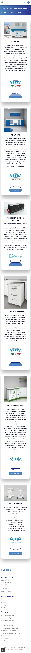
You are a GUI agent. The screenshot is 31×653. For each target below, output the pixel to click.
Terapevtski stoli (6, 635)
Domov (2, 8)
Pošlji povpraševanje (15, 97)
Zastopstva (5, 605)
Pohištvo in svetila (8, 8)
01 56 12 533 (6, 588)
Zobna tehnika (6, 638)
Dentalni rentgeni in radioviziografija (11, 633)
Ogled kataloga (15, 93)
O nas (4, 607)
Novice (4, 602)
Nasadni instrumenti (7, 623)
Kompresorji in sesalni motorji (10, 630)
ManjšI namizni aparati (8, 625)
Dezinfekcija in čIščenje (8, 620)
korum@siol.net (7, 591)
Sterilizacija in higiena (8, 618)
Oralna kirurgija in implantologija (10, 628)
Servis (4, 599)
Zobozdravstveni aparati (8, 615)
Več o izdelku (15, 261)
